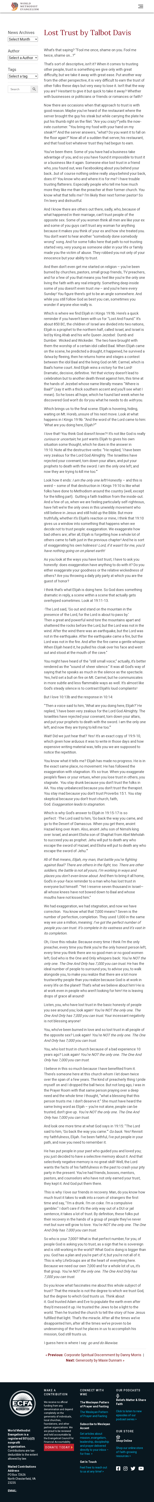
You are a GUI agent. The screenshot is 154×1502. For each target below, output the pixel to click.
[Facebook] (118, 1468)
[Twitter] (133, 1468)
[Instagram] (125, 1468)
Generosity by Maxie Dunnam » (95, 1360)
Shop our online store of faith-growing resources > (129, 1452)
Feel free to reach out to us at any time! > (93, 1469)
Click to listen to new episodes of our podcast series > (129, 1415)
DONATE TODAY (57, 1447)
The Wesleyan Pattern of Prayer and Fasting (94, 1414)
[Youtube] (141, 1468)
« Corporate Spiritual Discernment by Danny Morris (93, 1355)
